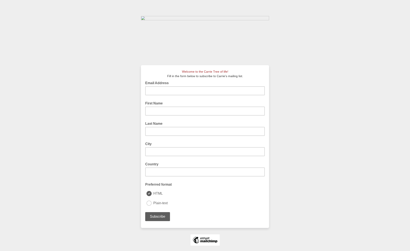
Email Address (158, 82)
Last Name (154, 123)
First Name (154, 103)
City (148, 144)
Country (151, 164)
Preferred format (158, 184)
